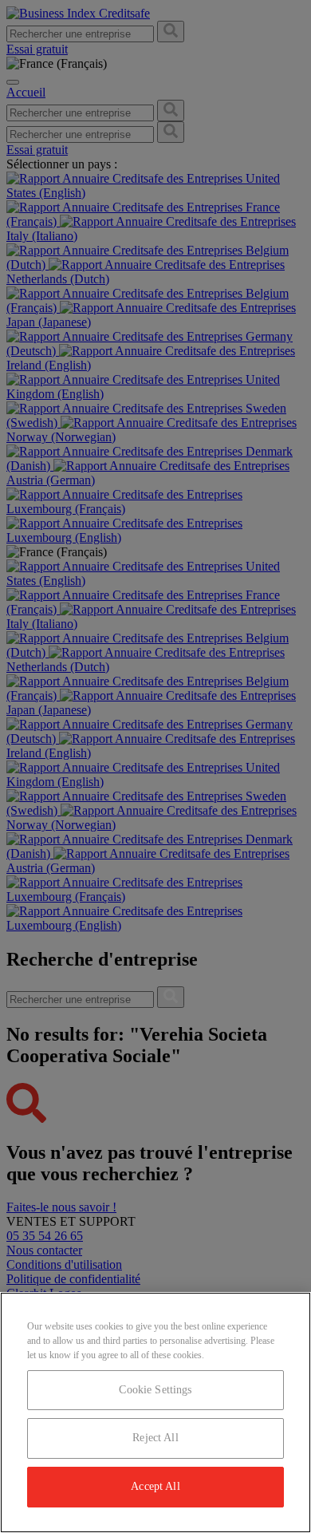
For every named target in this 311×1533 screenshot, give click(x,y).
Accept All (155, 1486)
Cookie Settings (155, 1390)
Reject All (155, 1438)
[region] (155, 1412)
